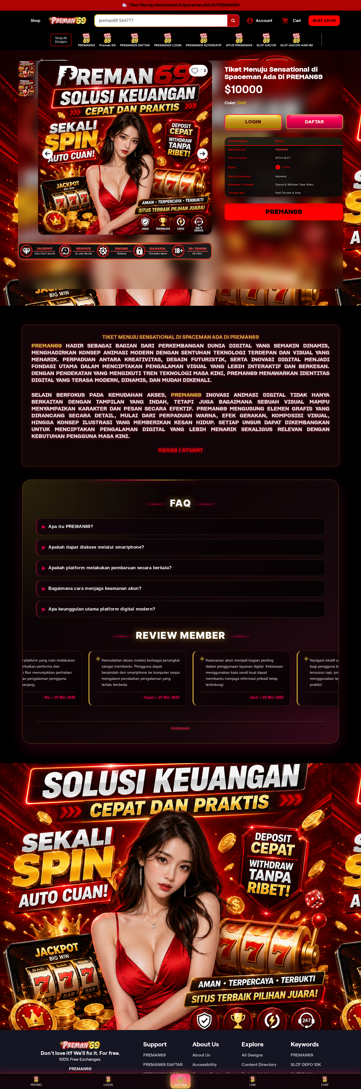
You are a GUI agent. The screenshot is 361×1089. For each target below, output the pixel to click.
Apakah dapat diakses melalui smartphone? (96, 547)
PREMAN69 (284, 212)
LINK (252, 1084)
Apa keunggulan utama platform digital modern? (101, 609)
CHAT (325, 1084)
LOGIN (253, 121)
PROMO (36, 1084)
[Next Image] (202, 153)
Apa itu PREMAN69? (70, 526)
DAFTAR (314, 121)
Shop (35, 20)
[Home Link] (67, 20)
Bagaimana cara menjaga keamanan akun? (94, 588)
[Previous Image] (47, 153)
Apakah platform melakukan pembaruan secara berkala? (110, 567)
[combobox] (161, 20)
